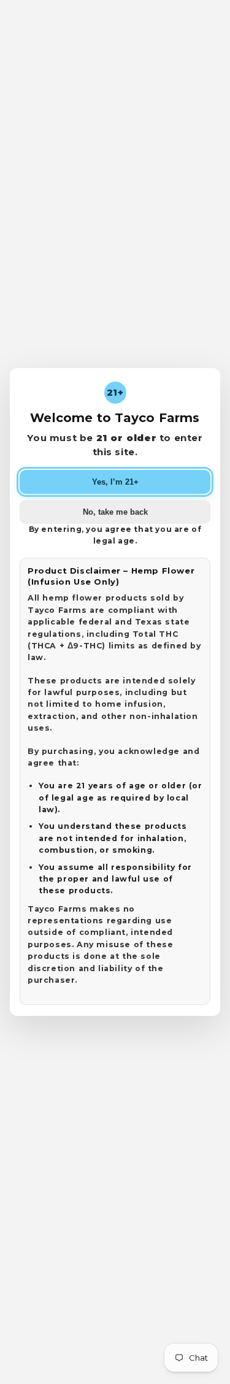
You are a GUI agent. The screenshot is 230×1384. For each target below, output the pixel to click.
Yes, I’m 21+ (115, 481)
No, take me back (115, 512)
